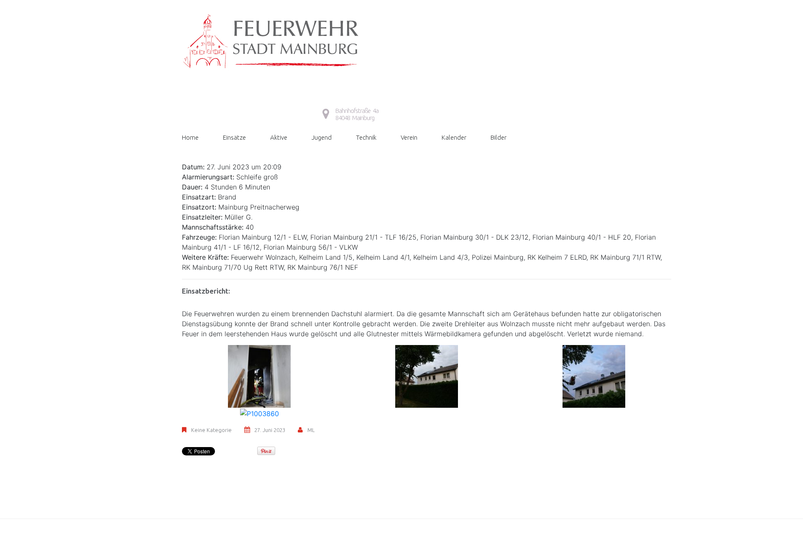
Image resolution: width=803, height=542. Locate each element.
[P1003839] (259, 375)
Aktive (278, 137)
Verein (409, 137)
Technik (366, 137)
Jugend (322, 137)
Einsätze (234, 137)
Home (190, 137)
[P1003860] (259, 413)
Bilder (498, 137)
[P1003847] (426, 375)
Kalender (454, 137)
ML (311, 430)
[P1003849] (594, 375)
